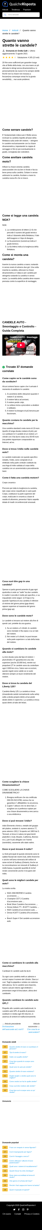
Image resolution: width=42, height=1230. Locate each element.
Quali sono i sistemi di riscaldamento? (23, 1166)
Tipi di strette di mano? (17, 1052)
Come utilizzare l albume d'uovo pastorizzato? (21, 1162)
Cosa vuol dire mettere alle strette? (22, 1086)
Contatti (17, 1214)
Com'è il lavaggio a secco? (19, 1156)
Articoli (5, 10)
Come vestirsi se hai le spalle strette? (23, 1081)
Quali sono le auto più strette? (20, 1067)
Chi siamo (7, 1214)
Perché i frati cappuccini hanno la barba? (24, 1185)
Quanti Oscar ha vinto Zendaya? (21, 1171)
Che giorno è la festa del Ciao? (20, 1181)
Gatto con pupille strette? (18, 1057)
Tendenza (16, 10)
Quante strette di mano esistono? (21, 1071)
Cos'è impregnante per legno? (20, 1152)
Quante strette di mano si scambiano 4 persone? (23, 1048)
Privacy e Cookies (31, 1214)
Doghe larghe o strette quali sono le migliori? (22, 1077)
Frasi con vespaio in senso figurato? (22, 1147)
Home (5, 30)
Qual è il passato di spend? (19, 1190)
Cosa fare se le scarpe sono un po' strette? (22, 1091)
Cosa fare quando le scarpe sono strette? (21, 1062)
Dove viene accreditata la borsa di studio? (22, 1176)
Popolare (27, 10)
